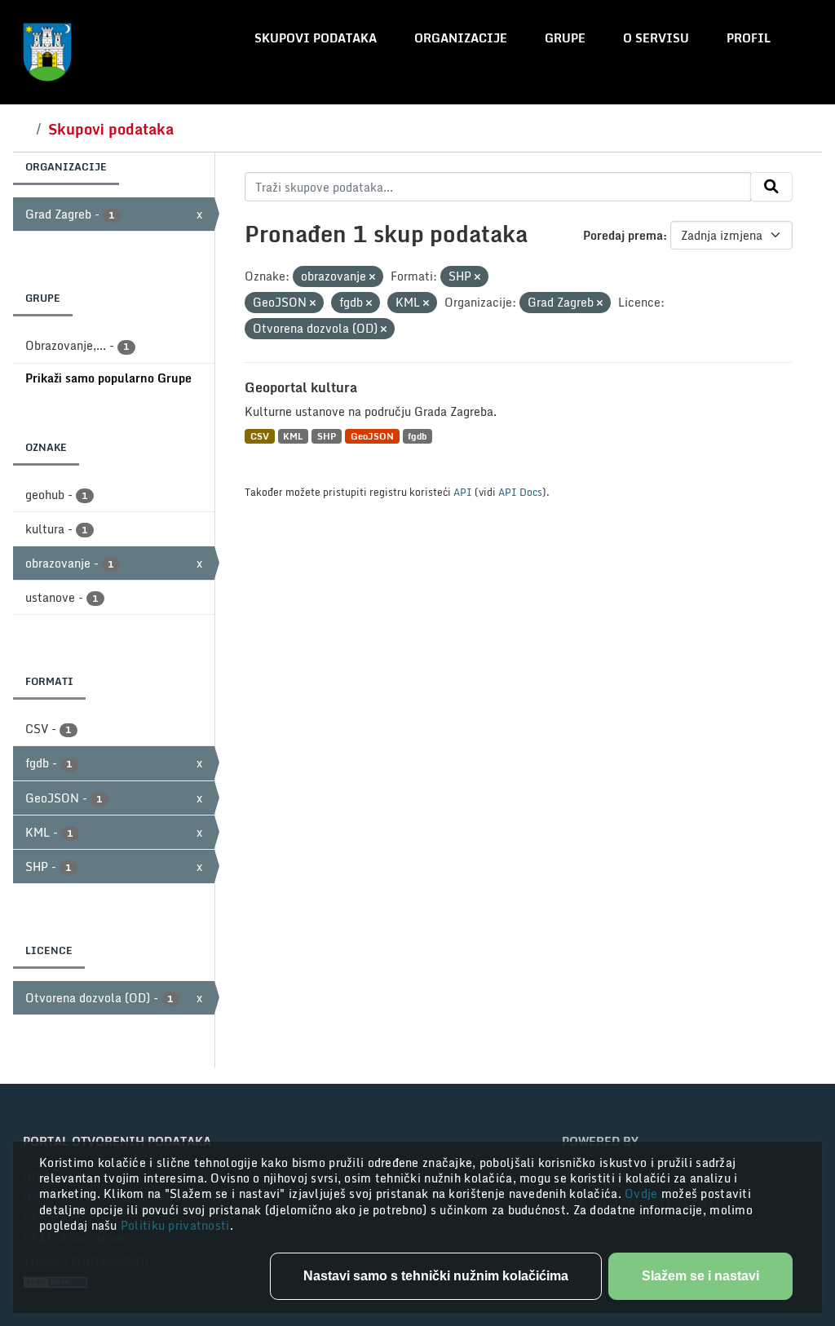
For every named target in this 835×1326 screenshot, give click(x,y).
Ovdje (643, 1193)
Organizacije (460, 38)
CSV (259, 436)
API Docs (520, 492)
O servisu (656, 38)
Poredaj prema (623, 235)
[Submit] (771, 186)
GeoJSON (372, 436)
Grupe (565, 38)
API (462, 492)
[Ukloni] (372, 277)
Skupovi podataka (315, 38)
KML (293, 436)
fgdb (417, 436)
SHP (326, 436)
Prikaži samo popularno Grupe (108, 378)
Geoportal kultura (301, 387)
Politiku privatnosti (175, 1225)
